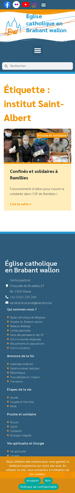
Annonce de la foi (20, 356)
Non (48, 480)
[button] (43, 4)
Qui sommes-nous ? (22, 309)
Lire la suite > (21, 204)
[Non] (68, 474)
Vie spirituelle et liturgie (25, 443)
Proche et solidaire (21, 414)
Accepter (32, 480)
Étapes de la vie (19, 389)
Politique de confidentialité (38, 486)
